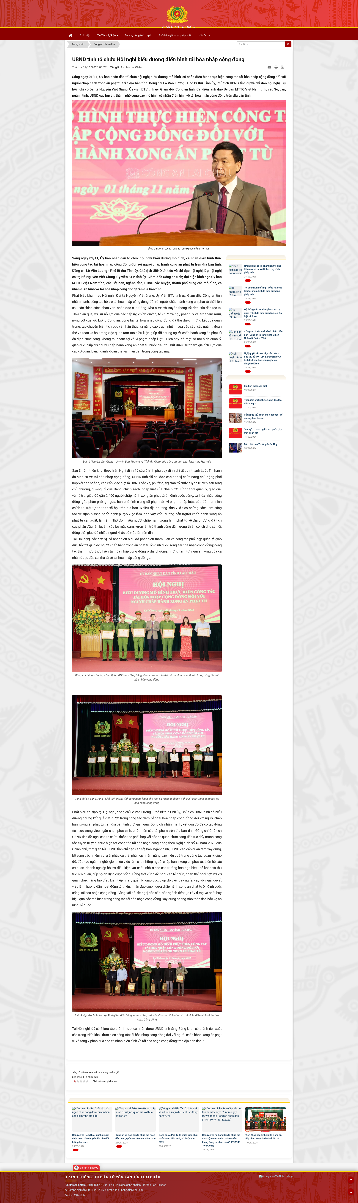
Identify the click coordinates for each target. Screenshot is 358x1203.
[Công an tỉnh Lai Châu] (178, 16)
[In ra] (276, 66)
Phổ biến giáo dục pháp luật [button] (175, 35)
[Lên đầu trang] (351, 1180)
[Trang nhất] (71, 35)
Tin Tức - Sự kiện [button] (106, 35)
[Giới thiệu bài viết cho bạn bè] (270, 66)
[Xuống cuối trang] (351, 1192)
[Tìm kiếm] (288, 44)
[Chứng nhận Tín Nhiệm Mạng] (276, 1176)
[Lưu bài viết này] (283, 66)
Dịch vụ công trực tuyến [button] (138, 35)
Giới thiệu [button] (85, 35)
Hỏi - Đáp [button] (203, 35)
